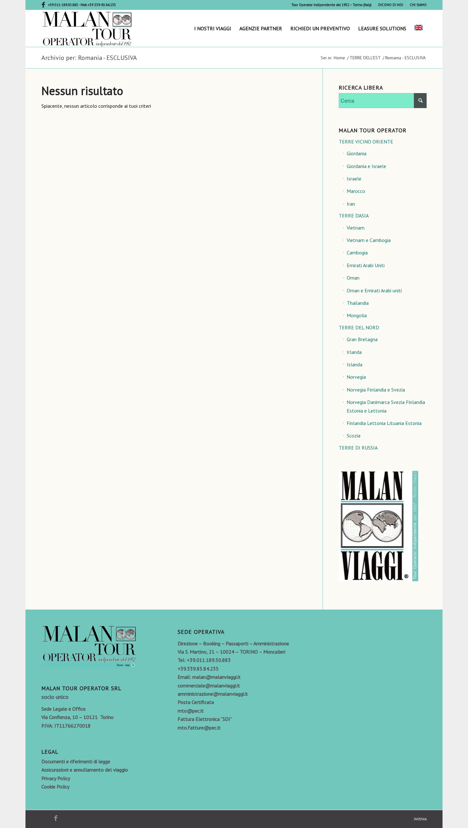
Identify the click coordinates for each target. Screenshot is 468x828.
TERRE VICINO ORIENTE (366, 141)
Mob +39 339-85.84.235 (98, 5)
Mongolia (357, 315)
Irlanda (354, 352)
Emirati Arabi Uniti (366, 265)
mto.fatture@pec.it (199, 727)
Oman (353, 278)
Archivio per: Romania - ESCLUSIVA (89, 58)
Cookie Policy (55, 786)
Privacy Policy (55, 778)
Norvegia (356, 377)
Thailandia (358, 303)
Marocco (356, 191)
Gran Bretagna (362, 339)
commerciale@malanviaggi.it (209, 685)
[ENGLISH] (418, 28)
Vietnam (356, 227)
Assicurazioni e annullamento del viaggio (84, 769)
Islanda (354, 364)
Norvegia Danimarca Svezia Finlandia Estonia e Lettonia (386, 406)
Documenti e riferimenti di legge (75, 761)
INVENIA (420, 819)
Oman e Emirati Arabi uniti (374, 290)
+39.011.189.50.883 (209, 660)
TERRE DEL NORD (359, 327)
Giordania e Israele (366, 166)
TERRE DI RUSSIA (358, 447)
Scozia (353, 435)
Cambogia (357, 252)
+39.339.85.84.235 (198, 668)
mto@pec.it (191, 710)
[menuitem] (331, 4)
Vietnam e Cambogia (369, 240)
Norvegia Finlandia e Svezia (376, 389)
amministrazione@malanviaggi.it (213, 694)
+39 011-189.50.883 (63, 5)
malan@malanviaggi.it (216, 677)
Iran (351, 204)
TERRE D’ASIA (354, 215)
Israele (354, 178)
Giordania (356, 153)
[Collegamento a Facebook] (43, 5)
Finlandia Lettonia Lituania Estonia (384, 423)
